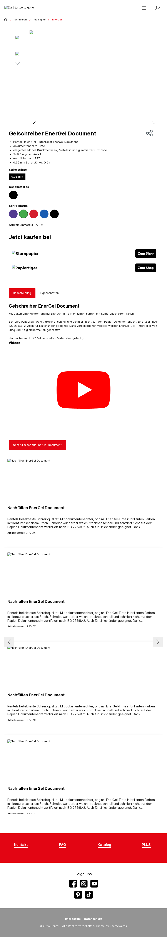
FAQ (62, 844)
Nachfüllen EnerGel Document (36, 507)
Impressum (73, 918)
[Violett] (13, 214)
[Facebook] (73, 884)
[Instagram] (84, 884)
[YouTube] (94, 884)
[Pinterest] (78, 895)
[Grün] (23, 214)
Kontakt (21, 844)
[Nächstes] (17, 64)
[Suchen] (157, 7)
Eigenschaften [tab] (49, 293)
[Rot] (33, 214)
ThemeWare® (118, 926)
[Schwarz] (13, 195)
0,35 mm (17, 176)
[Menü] (144, 7)
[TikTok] (89, 895)
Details (83, 540)
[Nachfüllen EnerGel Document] (83, 480)
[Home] (6, 19)
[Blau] (44, 214)
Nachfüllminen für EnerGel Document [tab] (37, 445)
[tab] (22, 293)
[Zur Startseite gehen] (19, 8)
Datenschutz (93, 918)
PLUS (146, 844)
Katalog (104, 844)
